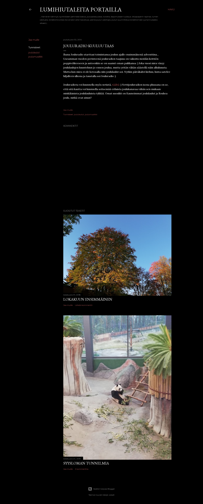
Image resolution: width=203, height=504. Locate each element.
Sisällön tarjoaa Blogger (104, 489)
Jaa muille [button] (33, 39)
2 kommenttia (81, 469)
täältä (115, 84)
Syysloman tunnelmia (86, 463)
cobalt (112, 495)
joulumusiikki (35, 56)
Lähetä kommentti (83, 305)
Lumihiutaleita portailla (81, 9)
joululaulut (34, 52)
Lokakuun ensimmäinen (87, 299)
